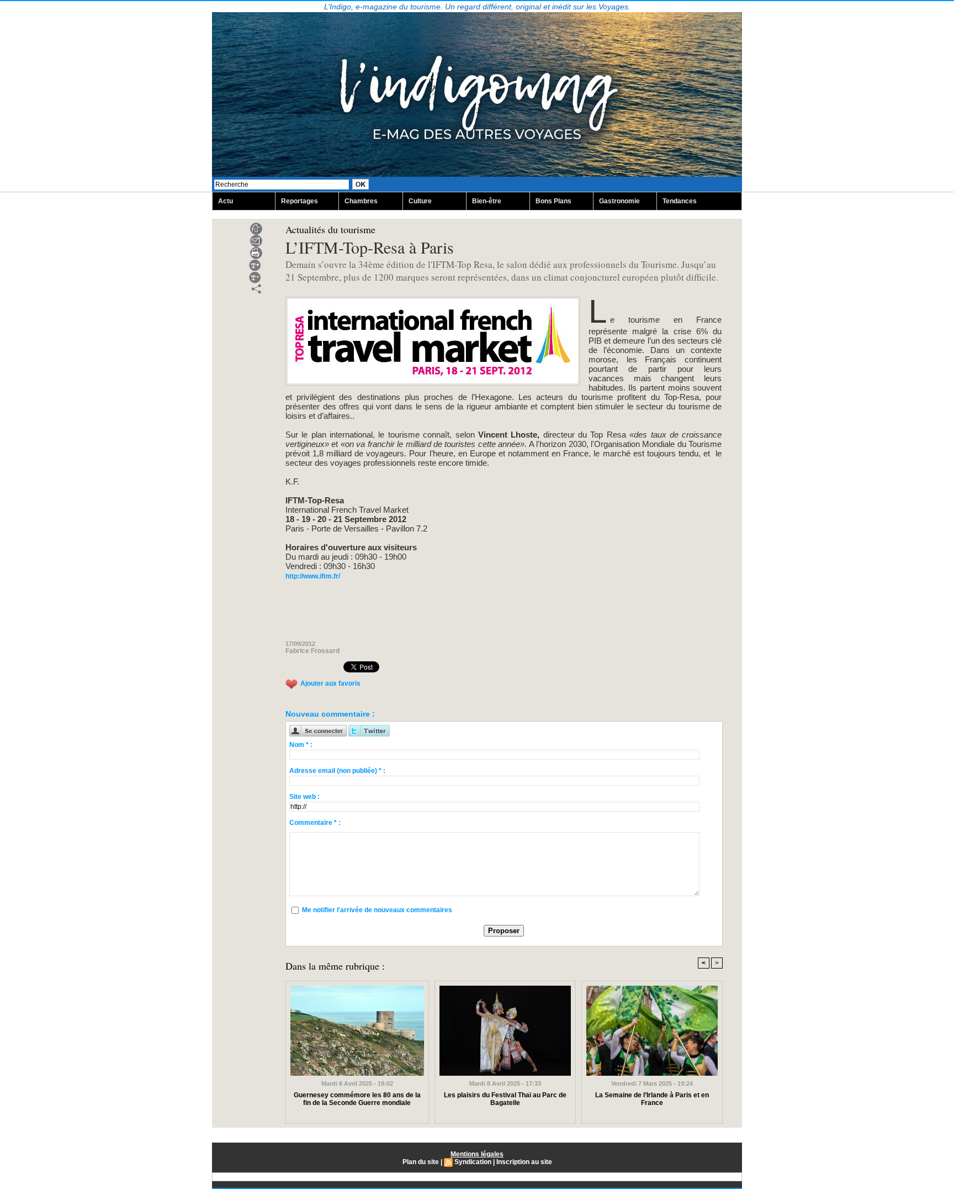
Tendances (679, 201)
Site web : (304, 797)
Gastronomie (619, 201)
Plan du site (420, 1162)
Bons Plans (553, 201)
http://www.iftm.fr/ (312, 576)
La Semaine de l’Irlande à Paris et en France (652, 1099)
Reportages (299, 201)
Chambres (361, 201)
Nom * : (300, 745)
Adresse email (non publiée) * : (337, 771)
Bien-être (486, 201)
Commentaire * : (315, 823)
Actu (225, 201)
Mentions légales (477, 1154)
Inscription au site (524, 1162)
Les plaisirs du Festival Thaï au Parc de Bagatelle (505, 1099)
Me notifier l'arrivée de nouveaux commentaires (377, 910)
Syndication (472, 1162)
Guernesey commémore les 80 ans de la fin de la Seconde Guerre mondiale (357, 1099)
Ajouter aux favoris (330, 684)
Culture (420, 201)
